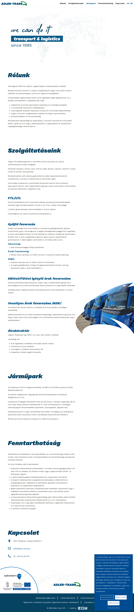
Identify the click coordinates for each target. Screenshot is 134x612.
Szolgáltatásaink (75, 3)
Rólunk (63, 3)
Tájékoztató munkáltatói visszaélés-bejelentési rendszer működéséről (51, 602)
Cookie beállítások (68, 598)
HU (128, 3)
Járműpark (91, 3)
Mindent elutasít (121, 597)
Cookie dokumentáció (88, 598)
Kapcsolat (120, 3)
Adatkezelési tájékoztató (45, 598)
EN (131, 3)
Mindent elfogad (113, 603)
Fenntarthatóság (105, 3)
